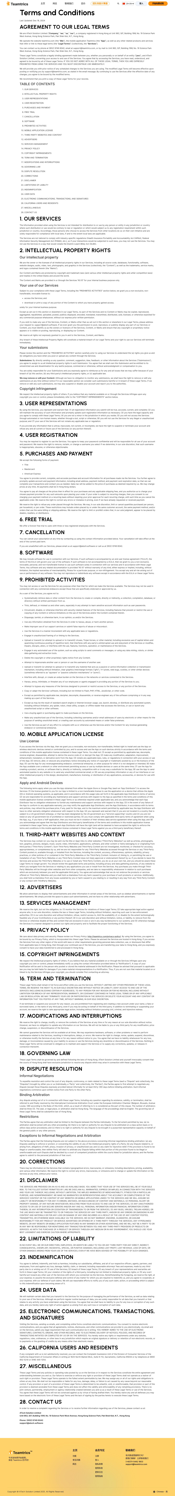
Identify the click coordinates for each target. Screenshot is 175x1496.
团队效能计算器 (100, 3)
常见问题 (76, 1460)
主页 (43, 3)
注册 (97, 1456)
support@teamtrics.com (136, 1464)
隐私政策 (99, 1464)
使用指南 (99, 1476)
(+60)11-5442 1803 (134, 1461)
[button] (118, 3)
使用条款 (99, 1468)
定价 (83, 3)
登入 (97, 1460)
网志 (55, 3)
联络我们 (69, 3)
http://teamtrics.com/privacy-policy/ (104, 936)
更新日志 (99, 1472)
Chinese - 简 (162, 1491)
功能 (74, 1456)
